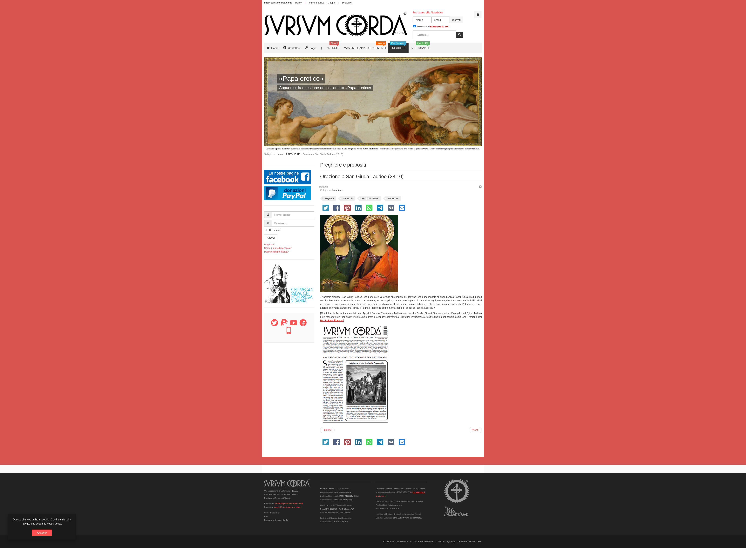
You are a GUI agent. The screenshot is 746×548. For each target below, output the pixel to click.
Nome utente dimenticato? (278, 248)
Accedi (271, 237)
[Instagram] (288, 332)
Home (298, 2)
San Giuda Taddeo (370, 198)
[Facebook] (303, 325)
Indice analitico (316, 2)
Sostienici (347, 2)
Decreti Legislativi (446, 541)
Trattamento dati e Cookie (469, 541)
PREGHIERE (293, 154)
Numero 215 (393, 198)
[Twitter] (274, 325)
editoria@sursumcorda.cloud (289, 503)
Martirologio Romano (331, 320)
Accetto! (42, 532)
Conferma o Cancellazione (395, 541)
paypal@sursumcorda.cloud (287, 507)
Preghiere (337, 190)
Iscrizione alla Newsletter (422, 541)
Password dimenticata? (276, 251)
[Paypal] (284, 325)
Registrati (269, 244)
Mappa (331, 2)
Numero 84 (347, 198)
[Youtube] (293, 325)
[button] (480, 187)
